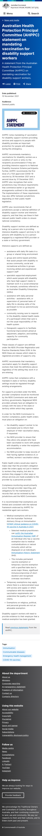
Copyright (6, 716)
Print (18, 84)
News (4, 751)
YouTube (6, 767)
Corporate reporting (11, 683)
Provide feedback (13, 795)
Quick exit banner (10, 725)
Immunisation (9, 648)
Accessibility (7, 712)
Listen (8, 84)
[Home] (21, 5)
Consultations (8, 755)
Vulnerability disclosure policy (15, 735)
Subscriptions (8, 732)
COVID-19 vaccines (11, 660)
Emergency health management (17, 656)
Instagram (6, 771)
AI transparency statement (13, 687)
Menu (9, 13)
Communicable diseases (13, 652)
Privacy (5, 722)
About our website (10, 709)
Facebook (6, 758)
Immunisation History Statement (25, 552)
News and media (11, 20)
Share (28, 84)
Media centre (8, 748)
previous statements (19, 627)
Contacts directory (10, 696)
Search (35, 13)
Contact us (7, 693)
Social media (7, 729)
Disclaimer (6, 719)
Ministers (6, 680)
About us (6, 677)
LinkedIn (5, 761)
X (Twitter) (6, 764)
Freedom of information (12, 690)
